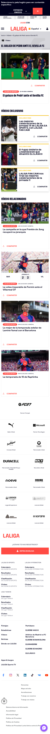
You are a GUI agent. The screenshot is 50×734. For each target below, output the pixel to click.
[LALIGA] (19, 29)
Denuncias (24, 685)
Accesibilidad (11, 711)
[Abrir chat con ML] (44, 728)
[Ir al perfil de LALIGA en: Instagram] (10, 675)
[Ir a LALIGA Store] (25, 22)
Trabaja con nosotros (28, 696)
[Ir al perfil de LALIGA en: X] (18, 675)
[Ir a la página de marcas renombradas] (10, 701)
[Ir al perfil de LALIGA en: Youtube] (46, 675)
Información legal (12, 714)
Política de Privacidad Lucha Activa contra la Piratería (25, 725)
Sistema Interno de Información (17, 707)
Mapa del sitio (26, 688)
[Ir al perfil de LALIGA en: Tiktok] (32, 675)
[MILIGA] (46, 29)
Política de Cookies (12, 722)
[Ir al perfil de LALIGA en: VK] (39, 675)
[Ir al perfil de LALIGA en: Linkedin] (25, 675)
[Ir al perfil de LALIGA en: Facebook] (3, 675)
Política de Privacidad (13, 718)
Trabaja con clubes (27, 699)
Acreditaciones (26, 692)
